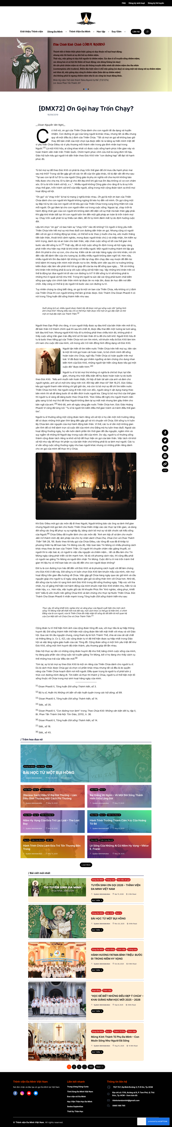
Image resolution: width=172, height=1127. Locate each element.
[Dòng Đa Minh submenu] (66, 31)
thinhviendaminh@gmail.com (126, 1100)
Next (98, 1067)
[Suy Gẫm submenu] (125, 31)
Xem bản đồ (131, 1095)
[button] (83, 89)
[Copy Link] (165, 464)
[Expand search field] (147, 31)
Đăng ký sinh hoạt (137, 3)
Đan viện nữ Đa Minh (76, 1096)
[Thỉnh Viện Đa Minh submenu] (93, 31)
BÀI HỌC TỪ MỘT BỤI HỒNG (48, 772)
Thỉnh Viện (121, 949)
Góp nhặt (40, 766)
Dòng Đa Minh (29, 766)
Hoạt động (110, 949)
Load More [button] (86, 865)
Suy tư (49, 766)
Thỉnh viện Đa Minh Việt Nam (30, 1122)
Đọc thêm (96, 900)
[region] (86, 64)
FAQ (124, 3)
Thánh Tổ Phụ (119, 1031)
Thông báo (110, 880)
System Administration (34, 778)
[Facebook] (165, 432)
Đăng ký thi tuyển (156, 3)
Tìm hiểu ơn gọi (123, 880)
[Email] (165, 448)
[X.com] (165, 440)
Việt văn (49, 840)
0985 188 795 (118, 1105)
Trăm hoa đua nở (47, 789)
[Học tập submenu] (108, 31)
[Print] (165, 456)
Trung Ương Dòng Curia (78, 1086)
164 (90, 1067)
